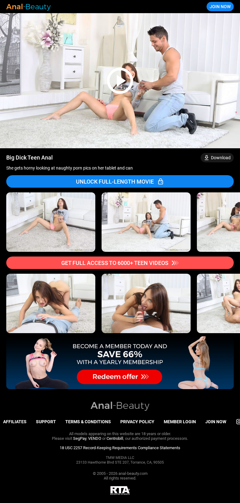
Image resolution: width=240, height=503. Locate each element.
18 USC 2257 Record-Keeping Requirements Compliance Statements (120, 447)
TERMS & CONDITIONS (88, 421)
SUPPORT (46, 421)
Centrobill (115, 438)
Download (221, 157)
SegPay (79, 438)
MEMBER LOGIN (180, 421)
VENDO (94, 438)
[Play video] (120, 80)
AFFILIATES (15, 421)
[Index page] (28, 7)
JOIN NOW (220, 6)
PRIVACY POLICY (137, 421)
